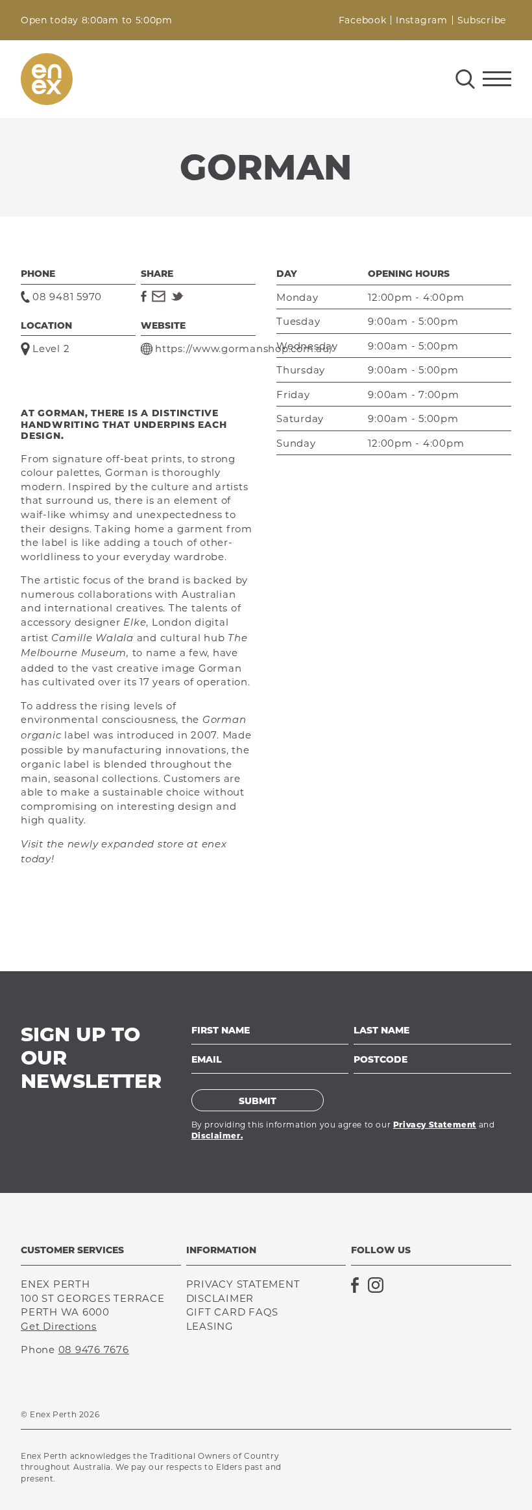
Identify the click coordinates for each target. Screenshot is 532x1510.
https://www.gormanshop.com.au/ (244, 348)
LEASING (210, 1326)
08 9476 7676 (93, 1349)
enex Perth (47, 79)
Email (158, 296)
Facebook (363, 20)
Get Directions (59, 1326)
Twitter (177, 296)
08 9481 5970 (67, 296)
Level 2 (50, 348)
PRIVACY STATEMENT (243, 1284)
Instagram (421, 20)
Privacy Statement (434, 1124)
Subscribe (481, 20)
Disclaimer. (217, 1135)
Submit (257, 1101)
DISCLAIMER (220, 1298)
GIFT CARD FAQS (232, 1312)
